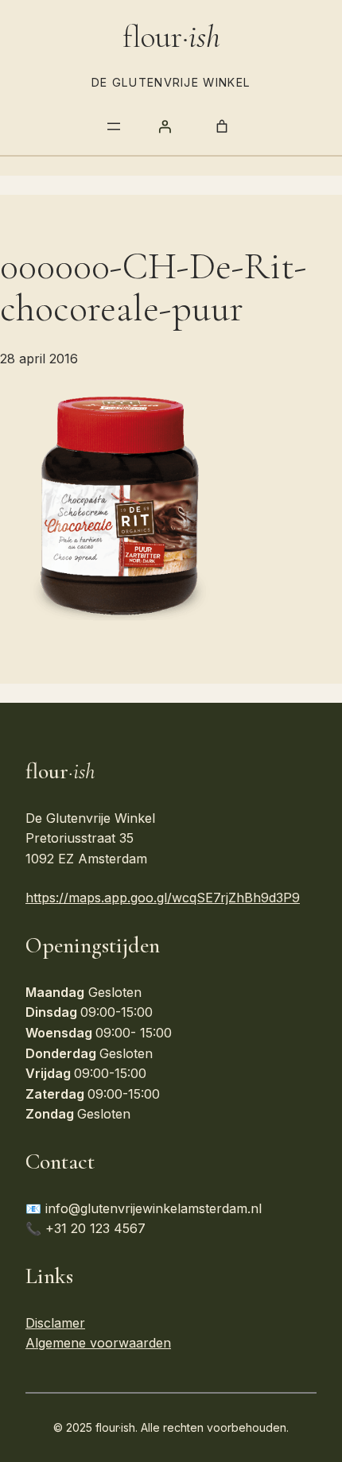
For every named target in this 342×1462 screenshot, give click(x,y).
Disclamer (55, 1323)
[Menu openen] (113, 126)
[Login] (165, 126)
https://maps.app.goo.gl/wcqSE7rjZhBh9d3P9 (162, 898)
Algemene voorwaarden (98, 1343)
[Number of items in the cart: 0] (222, 126)
